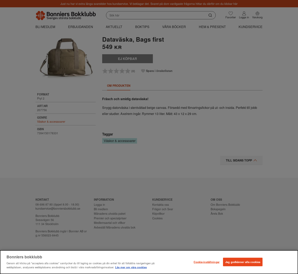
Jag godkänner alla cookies (242, 262)
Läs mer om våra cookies (131, 267)
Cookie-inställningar (207, 262)
